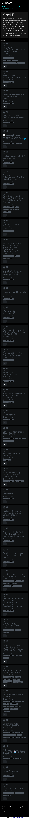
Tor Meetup (8, 494)
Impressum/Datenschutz (18, 817)
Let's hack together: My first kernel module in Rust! (13, 97)
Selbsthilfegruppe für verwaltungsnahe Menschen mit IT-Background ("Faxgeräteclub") (12, 247)
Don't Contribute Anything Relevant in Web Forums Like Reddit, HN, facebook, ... (14, 333)
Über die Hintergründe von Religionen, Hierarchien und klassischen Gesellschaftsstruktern (13, 602)
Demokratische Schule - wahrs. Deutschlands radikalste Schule (13, 273)
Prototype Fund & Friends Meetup (14, 293)
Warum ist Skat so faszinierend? (11, 312)
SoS (13, 8)
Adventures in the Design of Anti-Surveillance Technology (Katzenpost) (14, 534)
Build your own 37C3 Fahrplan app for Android (14, 76)
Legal (10, 806)
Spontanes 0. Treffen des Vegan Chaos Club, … (14, 671)
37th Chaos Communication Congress (12, 7)
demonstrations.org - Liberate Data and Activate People (12, 474)
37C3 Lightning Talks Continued (12, 454)
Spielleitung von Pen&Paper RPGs (11, 624)
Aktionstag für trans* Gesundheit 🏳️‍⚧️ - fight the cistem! (14, 752)
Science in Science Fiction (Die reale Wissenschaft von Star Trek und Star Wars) (13, 648)
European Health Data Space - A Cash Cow (13, 354)
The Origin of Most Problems (11, 225)
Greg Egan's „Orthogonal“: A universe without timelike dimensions (14, 50)
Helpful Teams (22, 807)
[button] (2, 3)
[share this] (5, 66)
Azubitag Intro (9, 415)
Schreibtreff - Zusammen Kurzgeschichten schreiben (14, 395)
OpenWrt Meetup (10, 771)
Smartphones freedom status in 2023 (13, 696)
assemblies (6, 8)
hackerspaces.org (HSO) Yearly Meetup (14, 157)
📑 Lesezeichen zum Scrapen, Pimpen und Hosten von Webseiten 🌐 (14, 137)
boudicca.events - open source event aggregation (14, 575)
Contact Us (3, 807)
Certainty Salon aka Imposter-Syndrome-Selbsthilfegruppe (12, 513)
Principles (16, 806)
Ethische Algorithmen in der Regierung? (14, 433)
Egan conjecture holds (13, 788)
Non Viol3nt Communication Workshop (10, 374)
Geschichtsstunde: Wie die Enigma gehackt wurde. (13, 555)
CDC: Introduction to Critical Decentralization (14, 117)
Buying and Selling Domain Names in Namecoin (11, 726)
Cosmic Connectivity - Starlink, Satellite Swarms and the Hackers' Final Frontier (14, 199)
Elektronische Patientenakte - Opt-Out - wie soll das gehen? (14, 177)
